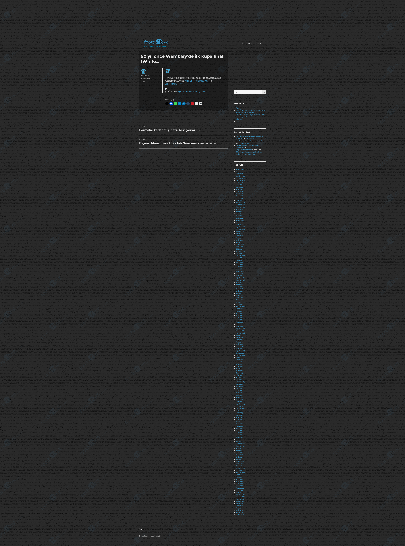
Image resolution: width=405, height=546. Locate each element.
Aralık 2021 (239, 194)
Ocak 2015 (239, 366)
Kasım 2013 (239, 397)
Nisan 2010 (239, 477)
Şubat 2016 (239, 342)
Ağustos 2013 (240, 404)
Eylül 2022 (239, 174)
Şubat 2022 (239, 189)
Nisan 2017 (239, 311)
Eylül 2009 (239, 492)
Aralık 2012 (239, 422)
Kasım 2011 (239, 437)
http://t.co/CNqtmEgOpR (196, 81)
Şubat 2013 (239, 417)
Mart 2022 (239, 187)
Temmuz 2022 (241, 178)
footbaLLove (143, 536)
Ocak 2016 (239, 344)
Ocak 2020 (239, 240)
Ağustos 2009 (240, 495)
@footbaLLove (185, 91)
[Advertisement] (203, 20)
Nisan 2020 (239, 233)
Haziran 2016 (240, 333)
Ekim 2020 (239, 222)
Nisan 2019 (239, 260)
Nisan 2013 (239, 413)
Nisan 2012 (239, 426)
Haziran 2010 (240, 472)
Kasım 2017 (240, 295)
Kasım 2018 (240, 271)
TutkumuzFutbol (244, 143)
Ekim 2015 (239, 346)
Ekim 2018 (239, 273)
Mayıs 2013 (239, 411)
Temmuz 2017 (240, 304)
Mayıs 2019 (239, 258)
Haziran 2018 (240, 280)
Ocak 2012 (239, 433)
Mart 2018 (239, 287)
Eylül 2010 (239, 466)
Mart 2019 (239, 262)
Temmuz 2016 (240, 331)
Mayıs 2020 (240, 231)
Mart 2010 (239, 479)
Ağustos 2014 (240, 377)
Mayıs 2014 (239, 384)
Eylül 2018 (239, 276)
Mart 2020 (239, 236)
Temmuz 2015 (240, 353)
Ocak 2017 (239, 318)
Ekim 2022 (239, 172)
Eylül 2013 (239, 402)
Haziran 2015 (240, 355)
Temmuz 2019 (240, 253)
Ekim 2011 (239, 439)
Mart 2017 (239, 313)
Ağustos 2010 (240, 468)
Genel (143, 81)
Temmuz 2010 (240, 470)
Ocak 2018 (239, 291)
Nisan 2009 (240, 503)
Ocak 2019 (239, 267)
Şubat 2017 (239, 315)
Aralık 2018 (239, 269)
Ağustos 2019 (240, 251)
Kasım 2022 (240, 169)
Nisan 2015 (239, 360)
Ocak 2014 (239, 393)
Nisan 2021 (239, 211)
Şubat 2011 (239, 455)
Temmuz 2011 (240, 444)
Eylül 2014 (239, 375)
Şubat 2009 (239, 508)
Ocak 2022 (239, 191)
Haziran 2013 (240, 408)
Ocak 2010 (239, 484)
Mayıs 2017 (239, 309)
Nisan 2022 (239, 185)
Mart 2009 (239, 506)
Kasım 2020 (240, 220)
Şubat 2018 (239, 289)
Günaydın (239, 119)
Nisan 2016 (239, 337)
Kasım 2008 (240, 515)
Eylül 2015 (239, 349)
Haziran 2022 (240, 180)
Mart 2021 (239, 214)
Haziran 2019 (240, 256)
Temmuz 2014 (240, 380)
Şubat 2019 (239, 264)
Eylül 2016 (239, 326)
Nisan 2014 (239, 386)
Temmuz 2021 (240, 205)
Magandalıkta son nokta (244, 150)
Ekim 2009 (239, 490)
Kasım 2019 (240, 245)
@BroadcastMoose (174, 84)
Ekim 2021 (239, 198)
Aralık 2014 (239, 368)
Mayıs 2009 (240, 501)
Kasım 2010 (240, 461)
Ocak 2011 (239, 457)
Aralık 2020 (240, 218)
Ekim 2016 (239, 324)
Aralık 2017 (239, 293)
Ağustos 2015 (240, 351)
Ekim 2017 (239, 298)
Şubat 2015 (239, 364)
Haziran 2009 (240, 499)
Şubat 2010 (239, 481)
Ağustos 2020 (240, 227)
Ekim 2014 (239, 373)
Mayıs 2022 (240, 183)
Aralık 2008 (240, 512)
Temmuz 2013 (240, 406)
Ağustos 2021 (240, 202)
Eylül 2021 (239, 200)
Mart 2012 (239, 428)
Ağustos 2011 (240, 442)
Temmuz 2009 (241, 497)
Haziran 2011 (240, 446)
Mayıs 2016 (239, 335)
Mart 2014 (239, 388)
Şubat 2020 (239, 238)
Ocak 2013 (239, 419)
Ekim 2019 (239, 247)
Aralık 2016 (239, 320)
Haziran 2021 (240, 207)
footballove (145, 75)
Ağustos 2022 (240, 176)
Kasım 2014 (240, 371)
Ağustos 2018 (240, 278)
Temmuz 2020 (241, 229)
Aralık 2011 (239, 435)
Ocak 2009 (239, 510)
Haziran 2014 (240, 382)
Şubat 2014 (239, 391)
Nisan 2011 (239, 450)
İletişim (258, 43)
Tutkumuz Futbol (250, 154)
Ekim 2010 (239, 464)
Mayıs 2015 (239, 357)
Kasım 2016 (240, 322)
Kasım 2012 (240, 424)
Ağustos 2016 (240, 329)
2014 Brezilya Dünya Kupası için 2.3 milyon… (250, 141)
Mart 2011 (239, 453)
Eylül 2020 (239, 225)
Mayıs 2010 (239, 475)
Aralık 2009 (240, 486)
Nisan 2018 (239, 284)
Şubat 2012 (239, 430)
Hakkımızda (247, 43)
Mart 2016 (239, 340)
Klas (237, 108)
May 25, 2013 (199, 91)
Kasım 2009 (240, 488)
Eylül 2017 (239, 300)
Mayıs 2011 (239, 448)
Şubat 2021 (239, 216)
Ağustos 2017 (240, 302)
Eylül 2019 (239, 249)
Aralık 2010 (239, 459)
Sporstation (250, 139)
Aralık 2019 (239, 242)
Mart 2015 (239, 362)
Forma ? (238, 121)
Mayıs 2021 (239, 209)
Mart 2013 (239, 415)
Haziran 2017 (240, 307)
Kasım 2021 (240, 196)
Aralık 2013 (239, 395)
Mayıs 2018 (239, 282)
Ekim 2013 (239, 399)
